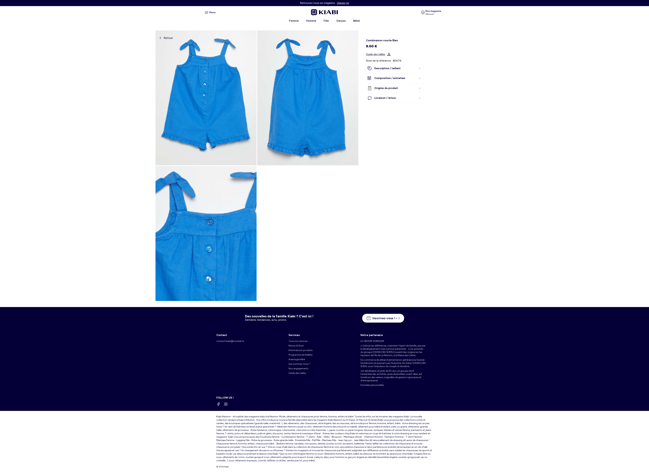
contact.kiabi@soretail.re (230, 341)
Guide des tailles (375, 54)
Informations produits (301, 350)
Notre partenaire (371, 335)
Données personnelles (372, 385)
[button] (395, 68)
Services (294, 335)
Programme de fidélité (300, 354)
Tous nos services (298, 341)
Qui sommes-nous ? (299, 364)
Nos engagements (298, 368)
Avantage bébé (297, 359)
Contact (221, 335)
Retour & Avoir (296, 345)
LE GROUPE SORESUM (372, 341)
